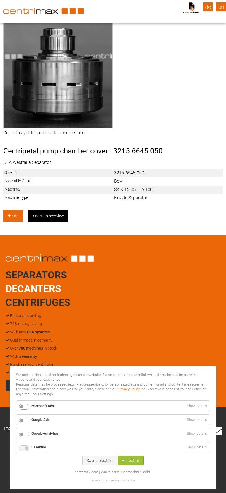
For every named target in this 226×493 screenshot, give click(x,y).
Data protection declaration (119, 480)
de (208, 7)
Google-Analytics (45, 433)
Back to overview (49, 216)
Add (14, 216)
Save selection (100, 460)
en (221, 7)
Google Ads (40, 420)
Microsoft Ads (42, 406)
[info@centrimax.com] (217, 430)
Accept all (130, 460)
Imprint (95, 480)
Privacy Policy (128, 389)
